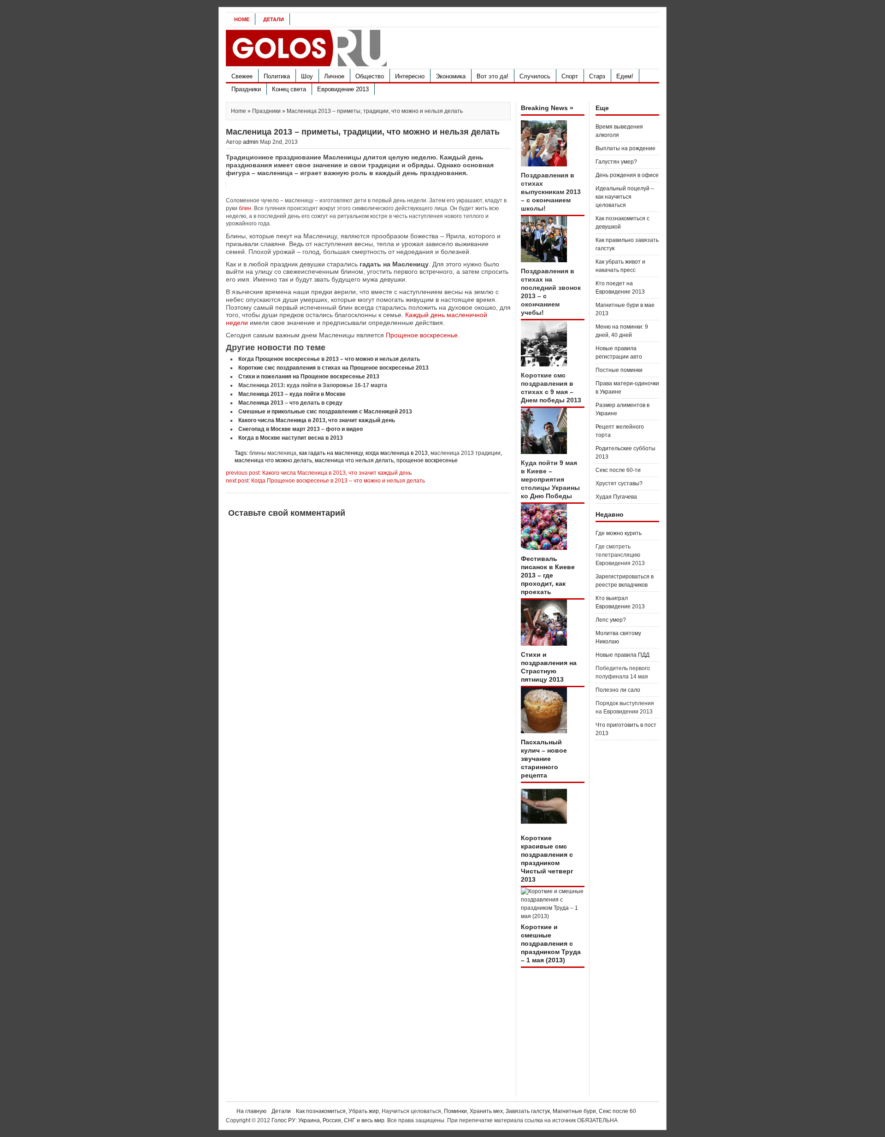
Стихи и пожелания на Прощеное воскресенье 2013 (308, 376)
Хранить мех (486, 1111)
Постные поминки (619, 370)
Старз (597, 76)
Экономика (451, 76)
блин (245, 208)
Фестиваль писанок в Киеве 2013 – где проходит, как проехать (548, 575)
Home (241, 19)
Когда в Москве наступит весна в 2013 (290, 438)
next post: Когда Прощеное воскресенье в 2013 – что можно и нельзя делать (325, 480)
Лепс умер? (611, 620)
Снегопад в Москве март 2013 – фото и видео (300, 429)
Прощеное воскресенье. (423, 335)
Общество (369, 76)
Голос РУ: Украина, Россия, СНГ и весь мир (327, 1120)
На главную (251, 1111)
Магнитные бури (574, 1111)
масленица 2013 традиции (466, 453)
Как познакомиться (321, 1111)
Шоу (307, 76)
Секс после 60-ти (618, 470)
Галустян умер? (616, 162)
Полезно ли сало (618, 690)
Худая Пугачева (616, 497)
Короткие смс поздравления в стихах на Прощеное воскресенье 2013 (333, 368)
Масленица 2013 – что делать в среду (290, 403)
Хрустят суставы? (619, 483)
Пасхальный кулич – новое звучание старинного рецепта (544, 758)
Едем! (624, 76)
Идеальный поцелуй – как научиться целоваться (625, 196)
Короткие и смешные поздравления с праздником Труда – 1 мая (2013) (551, 943)
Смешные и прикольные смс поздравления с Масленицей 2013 (325, 411)
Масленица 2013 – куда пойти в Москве (292, 394)
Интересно (410, 76)
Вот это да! (492, 76)
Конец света (289, 89)
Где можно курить (619, 533)
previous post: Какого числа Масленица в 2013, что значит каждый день (319, 473)
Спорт (569, 76)
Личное (334, 76)
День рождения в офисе (627, 175)
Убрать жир (363, 1111)
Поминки (455, 1111)
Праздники (246, 89)
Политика (277, 76)
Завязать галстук (528, 1111)
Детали (273, 19)
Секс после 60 (617, 1111)
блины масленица (272, 453)
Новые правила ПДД (622, 655)
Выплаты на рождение (625, 148)
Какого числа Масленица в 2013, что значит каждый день (316, 420)
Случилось (534, 76)
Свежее (242, 76)
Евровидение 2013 (343, 89)
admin (251, 142)
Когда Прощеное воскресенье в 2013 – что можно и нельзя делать (329, 359)
